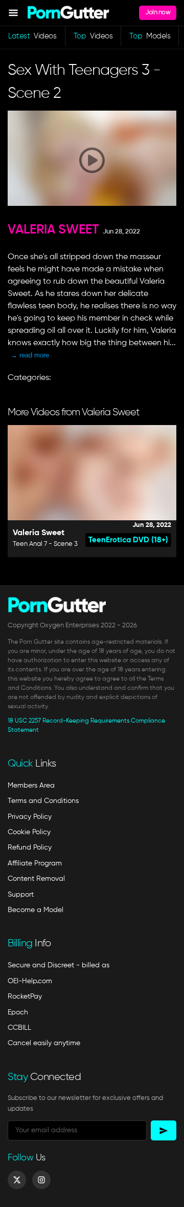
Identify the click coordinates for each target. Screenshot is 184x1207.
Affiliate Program (35, 863)
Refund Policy (30, 847)
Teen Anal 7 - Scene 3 (45, 544)
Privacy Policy (30, 816)
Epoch (18, 1012)
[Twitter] (17, 1180)
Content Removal (36, 878)
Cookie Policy (29, 832)
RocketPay (25, 996)
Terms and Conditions (43, 800)
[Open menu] (13, 12)
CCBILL (19, 1027)
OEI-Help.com (30, 981)
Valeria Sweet (53, 230)
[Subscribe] (163, 1130)
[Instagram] (41, 1180)
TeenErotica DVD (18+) (128, 540)
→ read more (30, 355)
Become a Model (35, 910)
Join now (157, 12)
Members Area (31, 785)
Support (21, 894)
